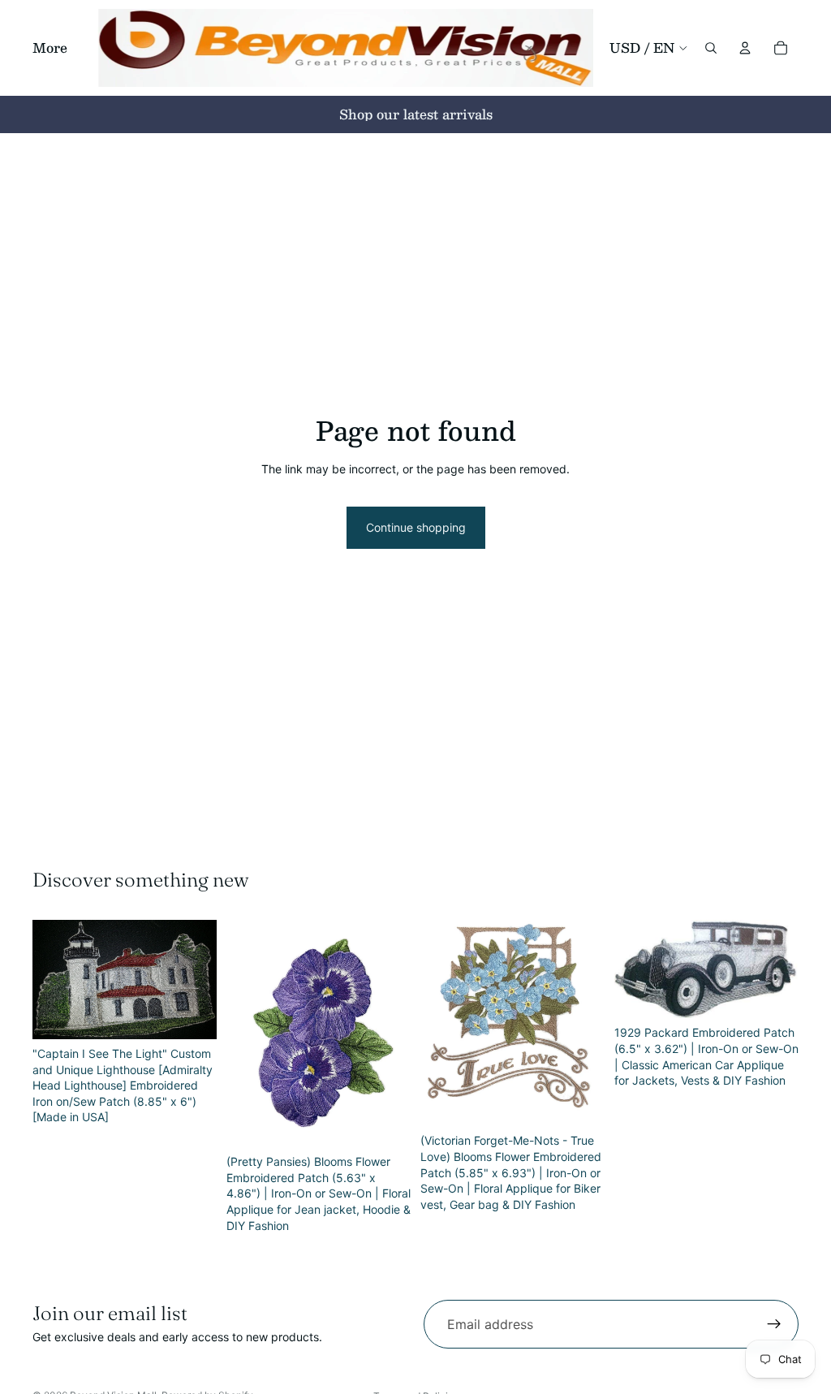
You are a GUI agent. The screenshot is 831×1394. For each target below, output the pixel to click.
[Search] (711, 48)
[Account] (745, 48)
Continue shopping (416, 527)
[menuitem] (49, 48)
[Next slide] (199, 980)
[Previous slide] (50, 980)
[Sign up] (774, 1324)
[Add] (191, 1014)
